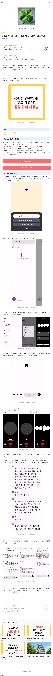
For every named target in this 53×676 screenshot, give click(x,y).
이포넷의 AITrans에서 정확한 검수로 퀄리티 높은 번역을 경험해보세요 (20, 59)
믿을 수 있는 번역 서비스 (10, 57)
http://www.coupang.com (10, 45)
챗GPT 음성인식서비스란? (10, 132)
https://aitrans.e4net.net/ (10, 55)
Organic (29, 671)
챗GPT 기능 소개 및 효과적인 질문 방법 (10, 607)
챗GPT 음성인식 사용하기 (10, 134)
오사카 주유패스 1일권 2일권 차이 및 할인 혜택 (12, 610)
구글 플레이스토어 (26, 161)
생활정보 (4, 33)
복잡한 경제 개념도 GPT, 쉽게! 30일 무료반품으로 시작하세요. (18, 49)
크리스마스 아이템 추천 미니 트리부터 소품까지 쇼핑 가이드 (14, 608)
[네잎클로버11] (26, 16)
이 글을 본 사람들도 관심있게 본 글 (10, 622)
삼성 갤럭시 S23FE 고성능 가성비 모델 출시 (11, 611)
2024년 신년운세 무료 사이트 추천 (10, 605)
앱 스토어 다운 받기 (27, 167)
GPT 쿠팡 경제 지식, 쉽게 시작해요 (13, 47)
